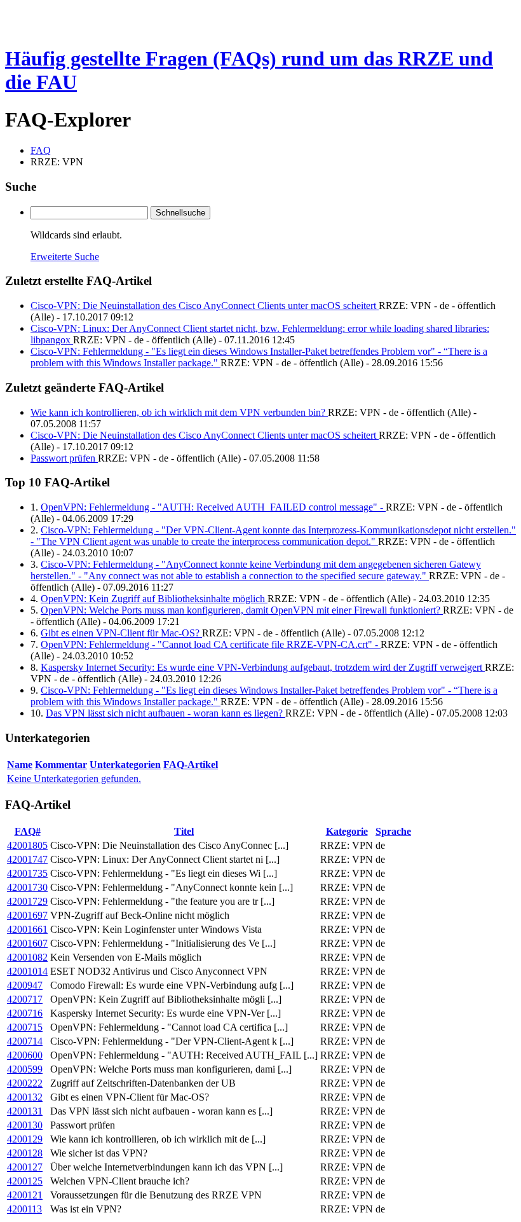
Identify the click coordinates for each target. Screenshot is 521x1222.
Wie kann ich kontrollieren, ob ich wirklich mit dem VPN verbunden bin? (179, 412)
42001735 (27, 873)
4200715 (25, 1027)
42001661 (27, 929)
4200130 (25, 1125)
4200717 (25, 999)
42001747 (27, 859)
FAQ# (28, 831)
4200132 (25, 1097)
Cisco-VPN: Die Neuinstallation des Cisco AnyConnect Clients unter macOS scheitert (204, 305)
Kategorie (347, 831)
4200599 (25, 1069)
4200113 (24, 1209)
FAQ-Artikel (190, 764)
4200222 (25, 1083)
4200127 (25, 1167)
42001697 (27, 915)
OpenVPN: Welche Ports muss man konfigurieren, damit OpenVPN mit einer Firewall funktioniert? (242, 610)
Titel (184, 831)
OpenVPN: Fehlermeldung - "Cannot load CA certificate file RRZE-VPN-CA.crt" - (211, 644)
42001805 (27, 845)
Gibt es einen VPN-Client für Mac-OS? (121, 633)
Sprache (393, 831)
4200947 (25, 985)
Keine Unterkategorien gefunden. (74, 778)
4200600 (25, 1055)
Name (19, 764)
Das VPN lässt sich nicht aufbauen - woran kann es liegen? (165, 713)
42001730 (27, 887)
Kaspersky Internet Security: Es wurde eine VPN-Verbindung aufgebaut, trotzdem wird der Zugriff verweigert (263, 667)
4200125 (25, 1181)
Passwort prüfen (64, 458)
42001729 (27, 901)
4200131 (25, 1111)
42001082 (27, 957)
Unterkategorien (125, 764)
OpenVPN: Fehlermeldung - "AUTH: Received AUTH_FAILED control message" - (213, 507)
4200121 (25, 1195)
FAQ (40, 150)
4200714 (25, 1041)
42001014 (27, 971)
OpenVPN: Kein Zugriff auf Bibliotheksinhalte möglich (154, 598)
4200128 (25, 1153)
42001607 (27, 943)
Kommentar (61, 764)
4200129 (25, 1139)
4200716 (25, 1013)
